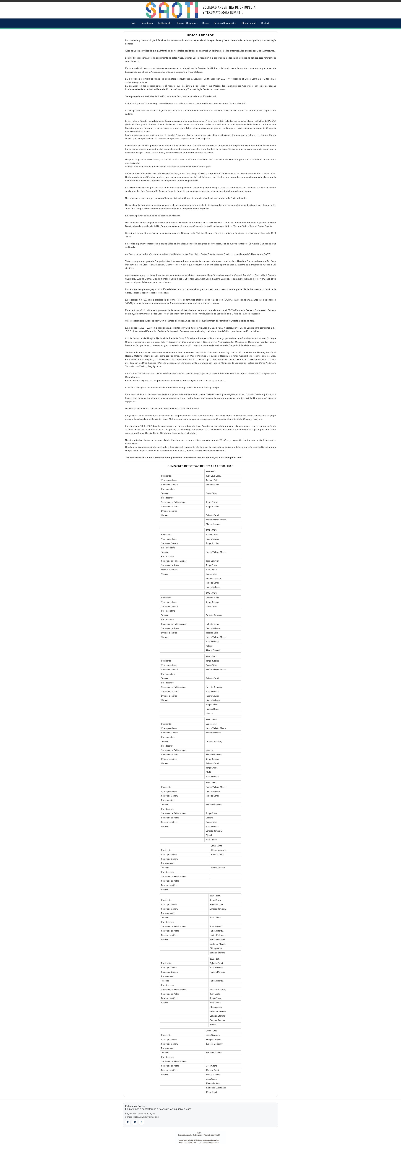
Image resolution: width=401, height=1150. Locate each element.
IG (134, 1122)
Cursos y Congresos (187, 23)
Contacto (265, 23)
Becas (205, 23)
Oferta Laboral (249, 23)
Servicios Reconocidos (225, 23)
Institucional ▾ (165, 23)
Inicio (133, 23)
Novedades (147, 23)
